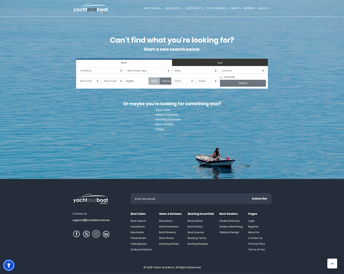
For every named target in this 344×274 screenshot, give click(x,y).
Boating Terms (197, 238)
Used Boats (138, 226)
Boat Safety (195, 226)
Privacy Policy (256, 244)
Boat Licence (196, 232)
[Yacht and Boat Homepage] (90, 8)
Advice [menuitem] (263, 8)
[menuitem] (162, 8)
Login (251, 221)
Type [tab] (220, 62)
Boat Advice (195, 221)
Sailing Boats (139, 244)
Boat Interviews (169, 226)
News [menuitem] (235, 8)
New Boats (137, 232)
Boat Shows (166, 238)
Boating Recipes (198, 244)
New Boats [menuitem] (173, 8)
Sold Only (229, 77)
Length (130, 81)
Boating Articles (169, 244)
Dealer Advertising (231, 226)
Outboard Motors (141, 249)
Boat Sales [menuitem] (152, 8)
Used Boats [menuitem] (194, 8)
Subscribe (259, 199)
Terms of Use (256, 249)
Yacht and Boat (163, 267)
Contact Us (255, 238)
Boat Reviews (167, 232)
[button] (9, 265)
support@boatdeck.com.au (91, 220)
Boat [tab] (124, 62)
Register (253, 226)
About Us (253, 232)
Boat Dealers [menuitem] (216, 8)
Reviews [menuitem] (249, 8)
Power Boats (138, 238)
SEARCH (242, 83)
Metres (166, 81)
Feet (154, 81)
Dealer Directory (229, 221)
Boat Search (138, 221)
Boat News (166, 221)
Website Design (229, 232)
